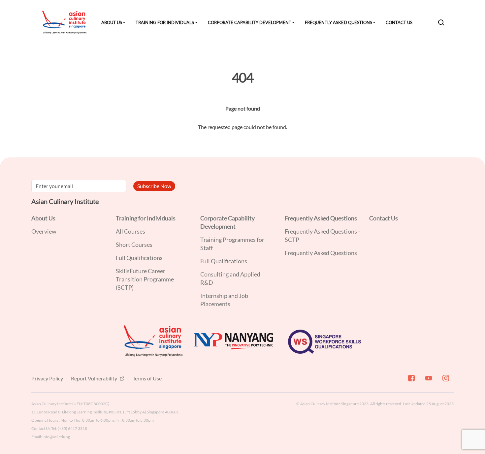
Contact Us (399, 22)
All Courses (130, 231)
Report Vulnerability (94, 378)
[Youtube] (427, 380)
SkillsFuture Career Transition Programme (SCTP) (145, 279)
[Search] (441, 22)
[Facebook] (410, 380)
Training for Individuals (165, 22)
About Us (111, 22)
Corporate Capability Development (249, 22)
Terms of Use (147, 378)
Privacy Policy (47, 378)
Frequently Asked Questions (338, 22)
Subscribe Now (154, 186)
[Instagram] (445, 380)
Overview (43, 231)
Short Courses (134, 244)
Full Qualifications (139, 257)
